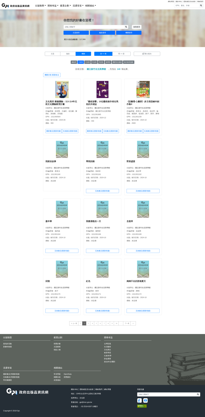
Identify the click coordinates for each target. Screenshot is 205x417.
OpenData (68, 374)
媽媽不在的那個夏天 (136, 281)
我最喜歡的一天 (93, 221)
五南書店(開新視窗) (70, 131)
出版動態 (39, 5)
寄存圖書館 (7, 380)
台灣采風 (107, 344)
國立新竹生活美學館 (61, 108)
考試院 (101, 62)
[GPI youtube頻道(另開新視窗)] (146, 400)
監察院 (108, 62)
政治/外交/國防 (109, 362)
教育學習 (107, 353)
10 (116, 323)
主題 (52, 54)
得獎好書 (57, 344)
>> (133, 323)
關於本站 (179, 1)
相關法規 (57, 377)
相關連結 (89, 5)
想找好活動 (7, 344)
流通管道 (77, 5)
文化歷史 (107, 350)
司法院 (94, 62)
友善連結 (57, 380)
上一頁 (75, 323)
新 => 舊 (103, 54)
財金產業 (107, 359)
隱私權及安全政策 (189, 1)
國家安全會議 (117, 62)
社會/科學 (107, 356)
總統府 (74, 62)
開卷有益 (52, 5)
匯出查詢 (148, 54)
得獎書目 (67, 377)
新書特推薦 (7, 347)
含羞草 (130, 221)
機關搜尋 (128, 33)
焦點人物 (57, 350)
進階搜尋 (136, 27)
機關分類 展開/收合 (52, 75)
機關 (83, 54)
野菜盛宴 (131, 161)
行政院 (80, 62)
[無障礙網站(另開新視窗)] (142, 406)
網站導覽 (171, 1)
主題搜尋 (76, 33)
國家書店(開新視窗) (53, 131)
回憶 (47, 281)
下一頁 (127, 323)
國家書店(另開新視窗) (11, 374)
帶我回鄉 (90, 161)
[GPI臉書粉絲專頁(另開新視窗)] (140, 400)
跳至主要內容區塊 (6, 1)
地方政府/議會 (128, 62)
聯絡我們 (200, 1)
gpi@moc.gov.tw (86, 402)
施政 (68, 54)
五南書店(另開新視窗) (11, 377)
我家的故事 (50, 161)
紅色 (88, 281)
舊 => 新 (121, 54)
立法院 (87, 62)
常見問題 (57, 374)
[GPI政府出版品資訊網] (16, 5)
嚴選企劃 (64, 5)
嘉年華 (48, 221)
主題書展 (57, 347)
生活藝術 (107, 347)
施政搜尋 (102, 33)
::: (32, 5)
